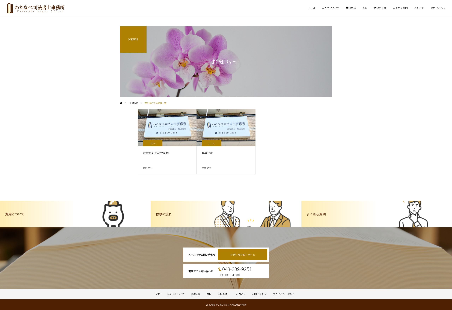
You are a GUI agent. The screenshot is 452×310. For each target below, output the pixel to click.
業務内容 (351, 8)
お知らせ (419, 8)
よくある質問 (400, 8)
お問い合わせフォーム (242, 254)
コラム (153, 143)
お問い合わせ (438, 8)
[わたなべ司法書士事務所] (36, 8)
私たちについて (331, 8)
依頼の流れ (380, 8)
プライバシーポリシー (285, 294)
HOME (312, 8)
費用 (364, 8)
